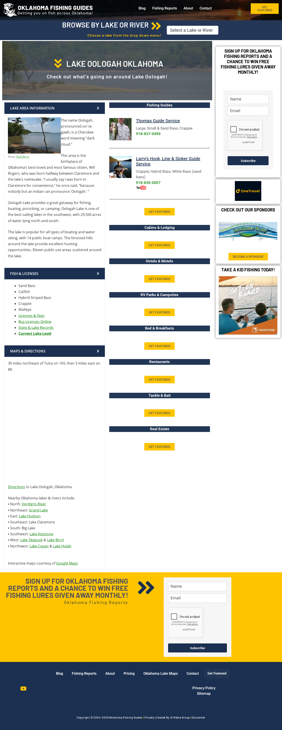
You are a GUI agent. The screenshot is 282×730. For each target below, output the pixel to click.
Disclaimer (198, 717)
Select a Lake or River (191, 30)
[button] (192, 30)
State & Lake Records (36, 327)
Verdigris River (34, 504)
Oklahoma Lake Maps (160, 673)
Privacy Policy (203, 688)
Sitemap (204, 693)
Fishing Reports (164, 8)
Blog (142, 8)
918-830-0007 (148, 182)
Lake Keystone (41, 534)
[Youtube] (23, 688)
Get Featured (217, 673)
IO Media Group (180, 717)
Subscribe (248, 161)
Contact (206, 8)
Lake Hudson (30, 516)
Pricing (129, 673)
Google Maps (67, 563)
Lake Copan (39, 546)
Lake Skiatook (31, 539)
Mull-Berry (22, 157)
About (188, 8)
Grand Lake (38, 510)
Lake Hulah (62, 546)
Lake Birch (55, 539)
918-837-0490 (148, 134)
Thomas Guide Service (158, 120)
